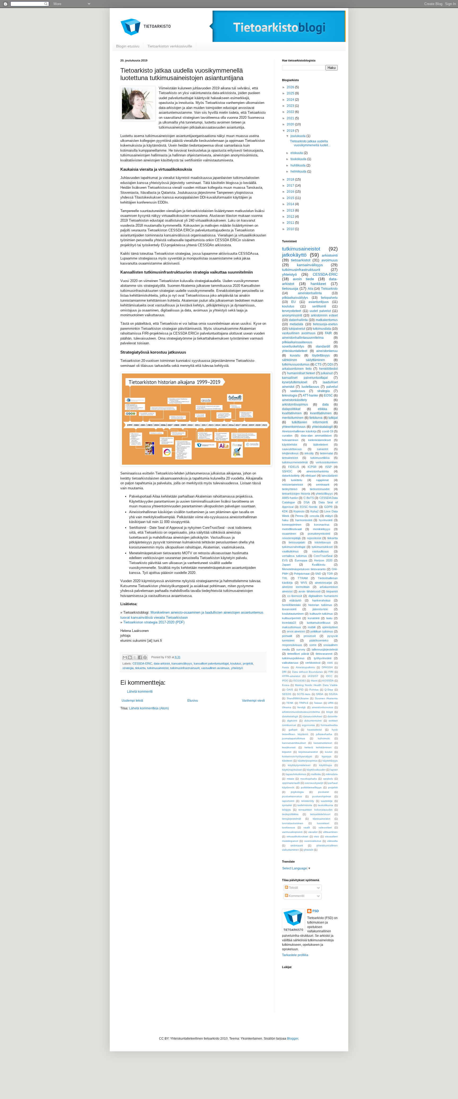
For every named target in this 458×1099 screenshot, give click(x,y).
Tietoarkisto (329, 289)
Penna (299, 515)
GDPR (328, 506)
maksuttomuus (291, 627)
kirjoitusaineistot (308, 751)
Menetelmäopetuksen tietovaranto (304, 569)
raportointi (288, 800)
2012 (291, 216)
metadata (296, 324)
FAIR (328, 333)
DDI (330, 364)
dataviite (332, 716)
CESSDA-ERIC (142, 663)
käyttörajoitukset (292, 769)
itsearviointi (289, 609)
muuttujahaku (308, 778)
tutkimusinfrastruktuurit (185, 668)
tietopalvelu (329, 298)
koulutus (235, 663)
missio (290, 778)
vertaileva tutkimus (294, 555)
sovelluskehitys (293, 346)
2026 (291, 87)
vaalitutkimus (290, 551)
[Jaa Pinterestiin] (145, 657)
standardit (323, 346)
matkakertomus (327, 320)
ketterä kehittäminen (318, 747)
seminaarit (322, 484)
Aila (310, 289)
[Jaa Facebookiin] (140, 657)
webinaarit (296, 845)
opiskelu (328, 778)
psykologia (297, 791)
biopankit (332, 591)
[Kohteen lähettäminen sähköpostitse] (124, 657)
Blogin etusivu (127, 46)
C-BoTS (308, 497)
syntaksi (287, 805)
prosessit (310, 636)
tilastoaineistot (321, 818)
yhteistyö (237, 668)
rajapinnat (322, 480)
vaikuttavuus (290, 662)
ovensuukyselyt (314, 782)
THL (285, 578)
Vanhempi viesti (253, 700)
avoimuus (330, 260)
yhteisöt (308, 849)
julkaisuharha (324, 734)
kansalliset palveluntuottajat (211, 663)
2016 (291, 192)
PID (301, 689)
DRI (284, 671)
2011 (291, 223)
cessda (314, 515)
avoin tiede (303, 279)
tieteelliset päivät (298, 653)
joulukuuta (298, 136)
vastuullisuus (320, 551)
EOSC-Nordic (309, 506)
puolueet (323, 791)
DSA (307, 502)
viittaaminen (330, 831)
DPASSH (327, 667)
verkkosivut (312, 662)
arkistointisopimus (295, 404)
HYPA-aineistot (291, 676)
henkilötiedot (328, 369)
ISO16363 (299, 680)
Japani (286, 564)
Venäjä (301, 707)
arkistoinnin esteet (324, 315)
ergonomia (308, 725)
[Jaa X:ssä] (135, 657)
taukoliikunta (325, 805)
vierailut (313, 831)
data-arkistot (162, 663)
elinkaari (310, 475)
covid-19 (327, 431)
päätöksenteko (318, 640)
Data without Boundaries (307, 671)
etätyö (329, 515)
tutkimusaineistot (158, 668)
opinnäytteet (330, 627)
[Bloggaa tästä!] (130, 657)
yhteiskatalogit (322, 427)
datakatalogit (290, 716)
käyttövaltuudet (316, 769)
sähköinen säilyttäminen (303, 360)
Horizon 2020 (323, 560)
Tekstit (293, 888)
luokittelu (296, 480)
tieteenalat (326, 453)
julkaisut (327, 373)
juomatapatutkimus (293, 738)
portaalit (287, 636)
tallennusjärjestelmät (325, 649)
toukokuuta (298, 159)
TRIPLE (304, 702)
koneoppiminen (291, 524)
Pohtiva (314, 689)
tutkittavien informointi (310, 422)
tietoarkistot (300, 260)
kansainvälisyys (181, 663)
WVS (304, 582)
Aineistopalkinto (305, 667)
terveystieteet (291, 311)
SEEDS (286, 694)
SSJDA (333, 694)
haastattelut (314, 729)
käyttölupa (325, 765)
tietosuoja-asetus (325, 324)
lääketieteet (320, 444)
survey (300, 649)
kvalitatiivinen (292, 413)
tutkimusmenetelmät (295, 462)
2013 (291, 210)
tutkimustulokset (322, 546)
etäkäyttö (295, 600)
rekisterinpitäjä (291, 538)
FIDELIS (293, 466)
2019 (291, 131)
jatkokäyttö (294, 255)
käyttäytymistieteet (299, 765)
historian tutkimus (320, 604)
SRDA (319, 694)
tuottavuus (288, 827)
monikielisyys (321, 529)
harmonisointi (303, 520)
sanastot (322, 449)
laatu (329, 618)
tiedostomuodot (319, 489)
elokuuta (297, 153)
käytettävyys (330, 760)
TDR (330, 573)
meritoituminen (292, 418)
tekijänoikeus (290, 453)
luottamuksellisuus (319, 622)
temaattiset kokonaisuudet (315, 809)
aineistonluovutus (322, 707)
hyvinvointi (325, 520)
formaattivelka (329, 725)
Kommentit (296, 896)
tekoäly (309, 453)
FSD (315, 911)
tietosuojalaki (297, 542)
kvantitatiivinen (321, 413)
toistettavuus (323, 542)
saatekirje (327, 800)
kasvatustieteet (323, 742)
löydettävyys (321, 355)
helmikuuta (298, 171)
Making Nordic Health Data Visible (316, 685)
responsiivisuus (292, 645)
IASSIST (313, 676)
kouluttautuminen (293, 613)
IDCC (329, 676)
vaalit (306, 827)
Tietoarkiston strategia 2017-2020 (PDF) (153, 622)
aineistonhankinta (317, 471)
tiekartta (140, 668)
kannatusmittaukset (294, 742)
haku (285, 520)
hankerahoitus (321, 600)
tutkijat (333, 418)
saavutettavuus (292, 449)
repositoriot (314, 538)
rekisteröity (307, 800)
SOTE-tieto (303, 694)
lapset (334, 769)
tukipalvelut (297, 329)
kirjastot (286, 751)
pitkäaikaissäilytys (295, 298)
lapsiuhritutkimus (296, 774)
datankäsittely (291, 475)
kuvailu (295, 355)
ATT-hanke (310, 395)
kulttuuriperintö (291, 618)
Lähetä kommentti (140, 691)
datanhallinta (298, 320)
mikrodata (332, 774)
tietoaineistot (290, 457)
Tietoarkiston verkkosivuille (169, 46)
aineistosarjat (323, 582)
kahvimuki (324, 738)
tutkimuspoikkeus (293, 658)
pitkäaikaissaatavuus (297, 342)
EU (293, 302)
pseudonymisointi (319, 533)
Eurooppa (301, 560)
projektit (248, 663)
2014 (291, 204)
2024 (291, 100)
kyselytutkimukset (294, 382)
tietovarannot (324, 653)
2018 (291, 179)
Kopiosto (299, 511)
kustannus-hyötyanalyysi (297, 756)
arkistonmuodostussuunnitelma (301, 711)
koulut (328, 751)
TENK (289, 702)
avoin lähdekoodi (309, 591)
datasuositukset (312, 716)
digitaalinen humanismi (323, 595)
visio (316, 836)
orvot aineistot (296, 631)
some (312, 645)
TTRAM (303, 578)
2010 (291, 229)
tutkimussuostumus (296, 364)
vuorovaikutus (312, 840)
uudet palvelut (320, 311)
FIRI (330, 671)
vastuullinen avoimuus (215, 668)
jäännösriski (320, 609)
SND (318, 573)
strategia (128, 668)
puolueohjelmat (321, 796)
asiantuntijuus (319, 302)
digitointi (292, 720)
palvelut (332, 387)
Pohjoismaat (302, 573)
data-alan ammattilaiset (316, 435)
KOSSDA (328, 680)
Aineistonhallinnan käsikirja (299, 431)
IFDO (285, 680)
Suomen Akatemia (326, 698)
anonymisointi (292, 315)
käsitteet (287, 760)
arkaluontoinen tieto (297, 369)
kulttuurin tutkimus (321, 613)
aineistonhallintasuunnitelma (303, 338)
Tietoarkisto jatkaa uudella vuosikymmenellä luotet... (310, 143)
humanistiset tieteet (301, 373)
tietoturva (316, 418)
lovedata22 (289, 622)
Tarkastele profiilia (295, 955)
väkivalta (332, 840)
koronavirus (321, 524)
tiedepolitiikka (290, 814)
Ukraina (286, 707)
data (325, 404)
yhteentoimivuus (294, 427)
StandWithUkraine (298, 698)
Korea (285, 685)
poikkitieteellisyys (311, 787)
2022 (291, 112)
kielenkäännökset (319, 440)
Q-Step (328, 689)
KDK (285, 511)
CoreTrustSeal (323, 555)
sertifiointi (319, 306)
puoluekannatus (292, 796)
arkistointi (330, 255)
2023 (291, 106)
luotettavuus (310, 387)
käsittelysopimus (308, 760)
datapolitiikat (291, 409)
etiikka (322, 409)
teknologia (289, 395)
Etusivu (192, 700)
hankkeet (318, 284)
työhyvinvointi (322, 658)
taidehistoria (304, 805)
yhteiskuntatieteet (294, 351)
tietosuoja (290, 288)
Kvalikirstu (318, 564)
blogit (329, 711)
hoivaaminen (290, 440)
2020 (291, 124)
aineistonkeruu (327, 351)
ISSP (328, 466)
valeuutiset (325, 827)
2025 (291, 93)
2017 (291, 185)
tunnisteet (323, 823)
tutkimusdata (322, 329)
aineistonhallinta (310, 293)
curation (287, 435)
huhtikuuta (298, 165)
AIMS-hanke (290, 497)
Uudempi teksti (132, 700)
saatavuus (297, 391)
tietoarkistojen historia (296, 493)
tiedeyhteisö (289, 489)
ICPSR (312, 466)
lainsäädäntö (330, 475)
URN (330, 702)
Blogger (292, 1038)
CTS (318, 364)
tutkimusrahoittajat (293, 546)
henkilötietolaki (291, 604)
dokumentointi (313, 720)
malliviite (316, 774)
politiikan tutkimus (321, 631)
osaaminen (289, 533)
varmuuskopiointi (292, 831)
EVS (285, 560)
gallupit (293, 729)
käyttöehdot (289, 444)
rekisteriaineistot (292, 484)
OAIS (290, 689)
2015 (291, 198)
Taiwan (318, 702)
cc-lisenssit (294, 595)
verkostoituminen (327, 462)
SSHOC (287, 471)
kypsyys (326, 756)
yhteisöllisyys (324, 493)
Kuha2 (314, 511)
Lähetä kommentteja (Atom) (149, 708)
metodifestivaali (292, 529)
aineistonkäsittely (294, 400)
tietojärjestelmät (291, 818)
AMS (330, 662)
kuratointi (313, 618)
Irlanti (314, 680)
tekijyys (286, 809)
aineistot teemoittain (296, 586)
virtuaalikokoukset (297, 836)
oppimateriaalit (291, 782)
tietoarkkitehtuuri (320, 814)
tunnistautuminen (292, 823)
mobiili (311, 627)
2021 (291, 118)
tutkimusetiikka (319, 457)
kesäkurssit (289, 747)
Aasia (285, 667)
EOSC (328, 395)
